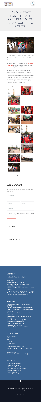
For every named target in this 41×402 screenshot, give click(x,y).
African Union (11, 343)
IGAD (9, 338)
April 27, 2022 (12, 55)
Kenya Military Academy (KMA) (16, 286)
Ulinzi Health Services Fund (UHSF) (17, 327)
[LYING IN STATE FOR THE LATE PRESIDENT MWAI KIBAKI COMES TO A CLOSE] (20, 45)
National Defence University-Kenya (17, 277)
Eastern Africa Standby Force (16, 346)
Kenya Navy (12, 57)
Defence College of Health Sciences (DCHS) (20, 293)
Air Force (18, 55)
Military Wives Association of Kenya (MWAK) (20, 348)
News (19, 57)
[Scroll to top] (20, 381)
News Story (23, 57)
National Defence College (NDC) (16, 282)
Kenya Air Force (27, 55)
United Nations (11, 336)
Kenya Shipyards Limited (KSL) (16, 321)
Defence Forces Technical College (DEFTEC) (20, 291)
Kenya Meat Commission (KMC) (16, 320)
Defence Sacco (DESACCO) (15, 323)
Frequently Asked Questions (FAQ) (17, 354)
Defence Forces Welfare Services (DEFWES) (20, 307)
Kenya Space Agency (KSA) (15, 325)
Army (22, 55)
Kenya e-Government (13, 345)
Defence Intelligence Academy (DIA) (18, 294)
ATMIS (9, 339)
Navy (16, 57)
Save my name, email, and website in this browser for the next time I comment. (21, 214)
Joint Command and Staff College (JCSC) (19, 284)
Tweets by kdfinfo (14, 231)
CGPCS (9, 341)
